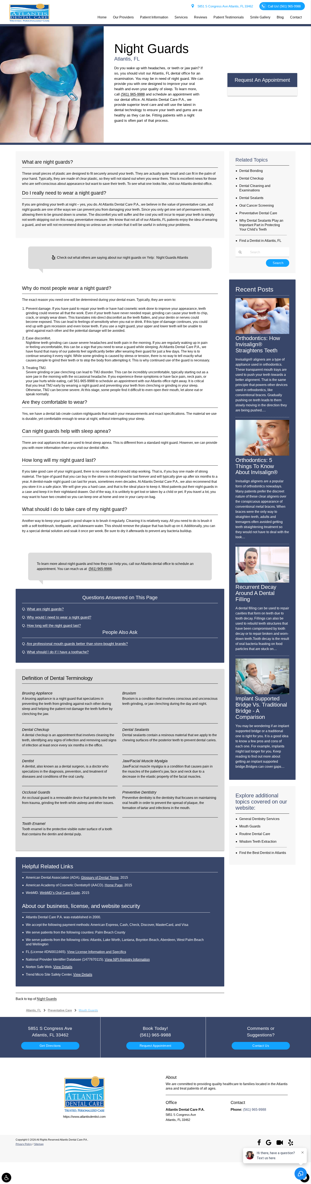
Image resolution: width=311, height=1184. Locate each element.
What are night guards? (45, 609)
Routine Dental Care (254, 834)
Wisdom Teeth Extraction (258, 841)
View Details (62, 967)
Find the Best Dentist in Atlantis (262, 853)
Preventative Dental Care (258, 213)
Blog (280, 17)
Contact (296, 17)
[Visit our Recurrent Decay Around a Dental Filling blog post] (262, 581)
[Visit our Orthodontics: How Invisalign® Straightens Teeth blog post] (262, 333)
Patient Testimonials (228, 17)
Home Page (114, 885)
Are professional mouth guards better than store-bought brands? (77, 644)
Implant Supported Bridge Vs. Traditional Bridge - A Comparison (261, 707)
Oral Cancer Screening (256, 205)
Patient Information (154, 17)
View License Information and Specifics (96, 952)
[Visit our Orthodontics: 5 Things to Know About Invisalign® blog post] (262, 454)
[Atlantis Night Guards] (52, 141)
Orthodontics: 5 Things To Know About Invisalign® (256, 466)
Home (102, 17)
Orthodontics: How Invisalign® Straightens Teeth (257, 344)
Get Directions (50, 1045)
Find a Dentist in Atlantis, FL (260, 240)
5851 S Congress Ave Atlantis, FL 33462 (224, 6)
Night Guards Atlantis (172, 257)
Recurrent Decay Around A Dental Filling (255, 593)
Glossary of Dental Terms (100, 877)
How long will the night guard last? (54, 625)
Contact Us (260, 1045)
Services (181, 17)
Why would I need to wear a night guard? (59, 617)
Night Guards (47, 999)
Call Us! (284, 6)
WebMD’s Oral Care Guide (60, 893)
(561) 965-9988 (133, 94)
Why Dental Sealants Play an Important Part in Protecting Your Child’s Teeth (261, 225)
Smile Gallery (260, 17)
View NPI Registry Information (127, 959)
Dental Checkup (251, 178)
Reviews (200, 17)
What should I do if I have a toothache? (58, 652)
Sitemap (39, 1144)
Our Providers (123, 17)
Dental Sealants (251, 198)
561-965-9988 (84, 381)
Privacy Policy (24, 1144)
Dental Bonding (251, 171)
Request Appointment (155, 1045)
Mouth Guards (249, 826)
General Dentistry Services (259, 819)
